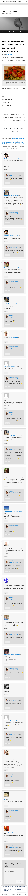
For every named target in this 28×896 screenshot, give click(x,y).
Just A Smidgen (7, 547)
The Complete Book (10, 11)
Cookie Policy (5, 890)
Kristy (5, 720)
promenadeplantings (8, 511)
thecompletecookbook (13, 174)
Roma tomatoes (8, 142)
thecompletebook (11, 143)
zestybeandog (6, 435)
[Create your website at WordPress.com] (14, 1)
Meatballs (22, 141)
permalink (23, 143)
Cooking (15, 141)
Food (19, 141)
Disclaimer (9, 31)
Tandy (5, 690)
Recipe (3, 142)
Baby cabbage (17, 139)
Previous (19, 35)
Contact (19, 31)
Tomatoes (4, 143)
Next (24, 35)
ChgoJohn (6, 195)
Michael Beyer (7, 832)
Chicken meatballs (10, 141)
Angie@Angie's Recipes (9, 303)
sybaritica (6, 583)
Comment (19, 881)
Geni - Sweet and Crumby (9, 797)
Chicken (4, 141)
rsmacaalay (6, 235)
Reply (5, 169)
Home (3, 31)
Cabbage (22, 139)
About (14, 31)
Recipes (7, 139)
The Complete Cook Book (17, 142)
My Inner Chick (7, 654)
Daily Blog (14, 138)
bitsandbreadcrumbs (8, 474)
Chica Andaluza (7, 267)
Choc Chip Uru (7, 158)
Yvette (5, 366)
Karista (5, 620)
